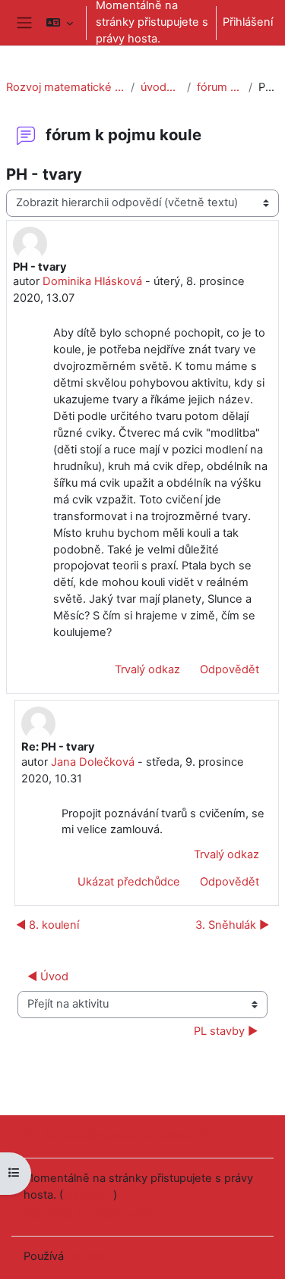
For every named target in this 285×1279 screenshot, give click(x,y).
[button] (59, 22)
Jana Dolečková (93, 762)
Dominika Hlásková (92, 281)
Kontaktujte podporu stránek (117, 1135)
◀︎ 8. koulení (47, 925)
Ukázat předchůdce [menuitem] (129, 882)
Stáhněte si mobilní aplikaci (94, 1214)
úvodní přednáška (161, 87)
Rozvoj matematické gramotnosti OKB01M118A (65, 87)
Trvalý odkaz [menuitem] (147, 669)
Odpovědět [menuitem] (229, 669)
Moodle (86, 1256)
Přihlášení (248, 22)
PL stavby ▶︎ (226, 1031)
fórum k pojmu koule (219, 87)
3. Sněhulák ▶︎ (232, 925)
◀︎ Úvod (47, 976)
